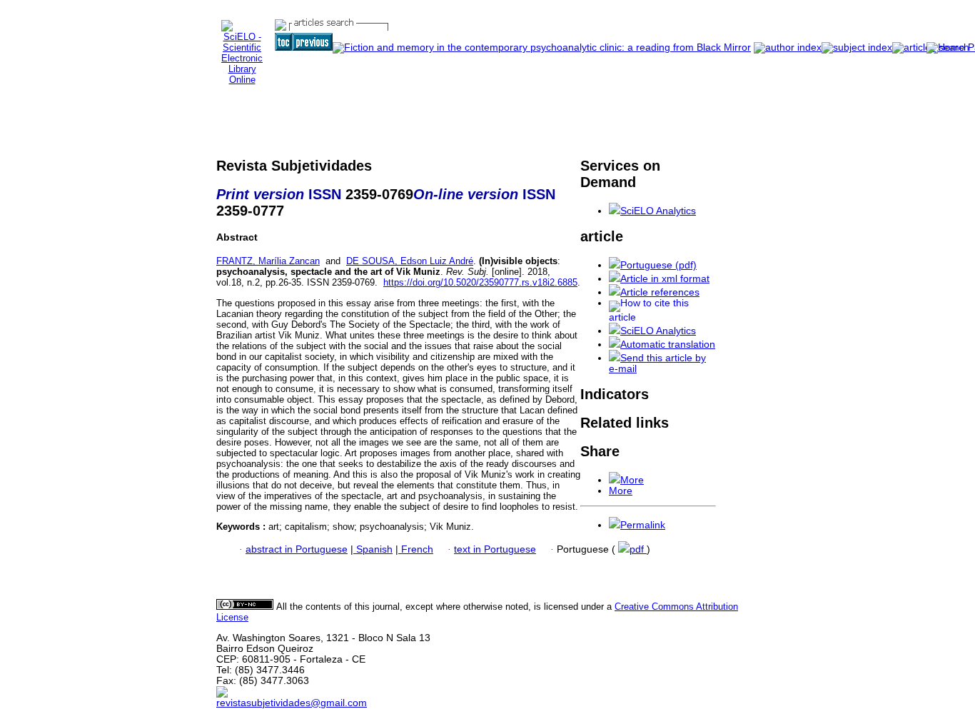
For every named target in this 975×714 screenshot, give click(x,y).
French (415, 549)
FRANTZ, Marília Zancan (268, 261)
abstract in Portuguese (297, 549)
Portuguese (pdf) (658, 265)
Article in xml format (664, 278)
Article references (659, 292)
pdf (638, 549)
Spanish (373, 549)
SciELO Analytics (658, 211)
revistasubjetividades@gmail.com (291, 703)
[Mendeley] (614, 480)
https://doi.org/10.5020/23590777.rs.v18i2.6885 (480, 282)
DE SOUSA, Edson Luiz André (409, 261)
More (632, 480)
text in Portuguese (495, 549)
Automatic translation (667, 344)
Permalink (642, 525)
